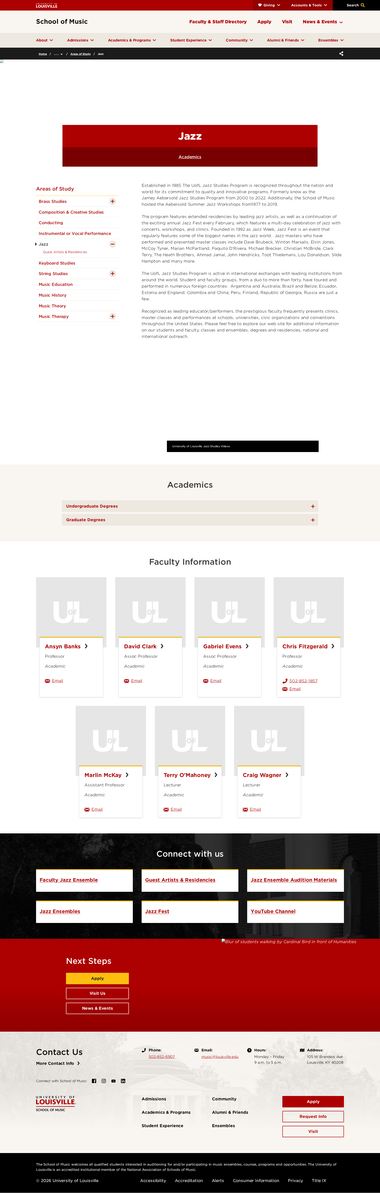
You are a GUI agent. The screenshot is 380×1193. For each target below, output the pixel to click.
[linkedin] (123, 1081)
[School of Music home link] (56, 1103)
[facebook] (94, 1081)
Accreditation (189, 1180)
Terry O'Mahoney (188, 775)
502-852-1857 (303, 681)
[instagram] (104, 1081)
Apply (97, 978)
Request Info (313, 1116)
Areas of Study (80, 54)
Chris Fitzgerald (305, 646)
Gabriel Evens (223, 646)
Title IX (319, 1180)
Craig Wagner (263, 775)
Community (224, 1099)
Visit (313, 1131)
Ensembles (223, 1125)
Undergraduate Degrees (92, 506)
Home (43, 54)
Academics (190, 157)
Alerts (218, 1180)
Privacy (295, 1180)
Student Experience (162, 1125)
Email (75, 680)
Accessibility (153, 1180)
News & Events (97, 1008)
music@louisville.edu (219, 1056)
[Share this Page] (340, 53)
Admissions (154, 1099)
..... (57, 53)
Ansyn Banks (63, 646)
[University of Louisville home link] (47, 5)
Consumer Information (256, 1180)
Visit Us (98, 993)
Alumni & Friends (230, 1112)
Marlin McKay (103, 775)
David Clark (141, 646)
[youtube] (113, 1081)
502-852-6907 (162, 1056)
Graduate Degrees (85, 519)
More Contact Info (55, 1063)
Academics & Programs (166, 1112)
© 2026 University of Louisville (67, 1180)
